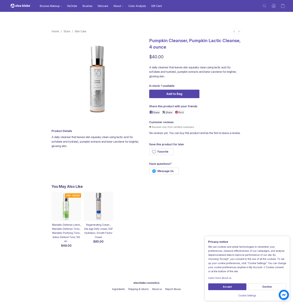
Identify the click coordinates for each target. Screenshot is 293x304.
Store (66, 31)
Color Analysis (137, 6)
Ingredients (118, 289)
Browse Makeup (50, 6)
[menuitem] (234, 31)
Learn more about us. (220, 277)
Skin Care (80, 31)
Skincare (102, 6)
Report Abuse (173, 289)
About (117, 6)
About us (157, 289)
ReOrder (72, 6)
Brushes (87, 6)
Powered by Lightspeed (146, 295)
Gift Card (156, 6)
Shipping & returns (138, 289)
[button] (20, 6)
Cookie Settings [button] (247, 295)
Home (55, 31)
